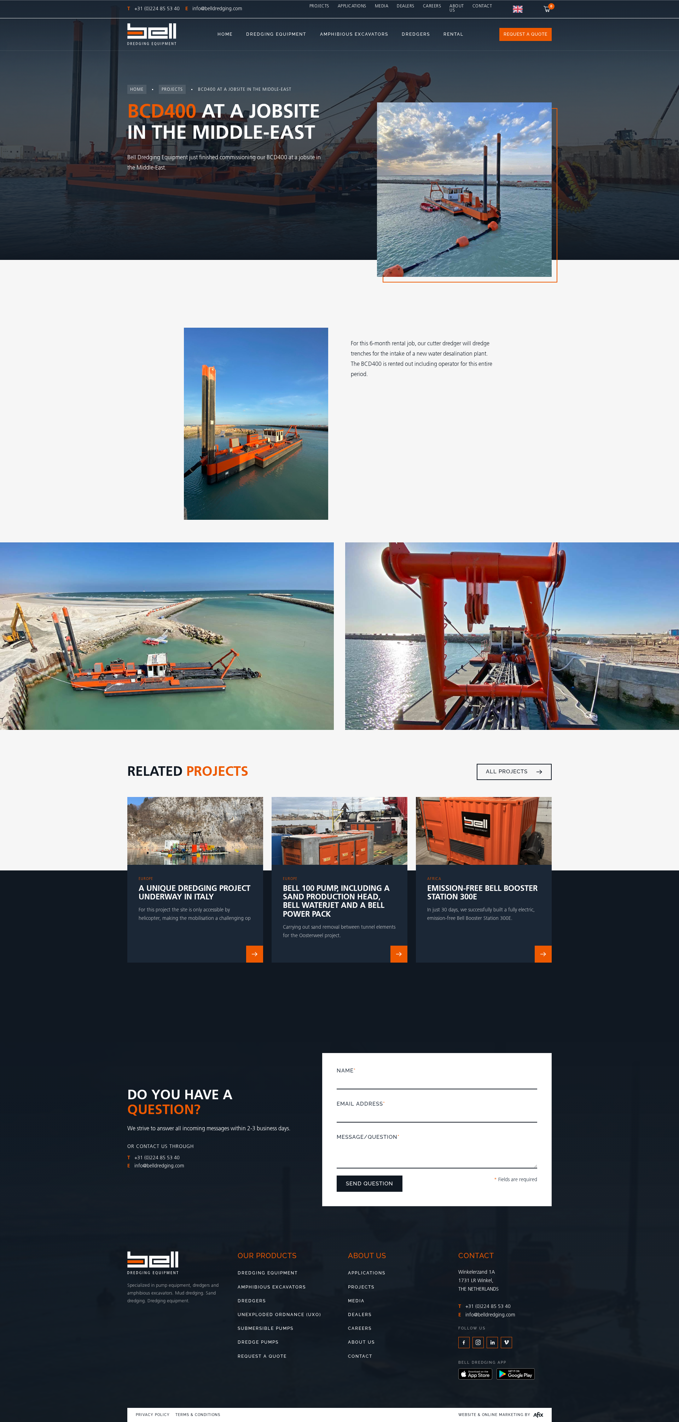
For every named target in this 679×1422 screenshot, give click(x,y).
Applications (352, 6)
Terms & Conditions (197, 1415)
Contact (482, 6)
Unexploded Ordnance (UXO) (279, 1314)
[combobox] (518, 9)
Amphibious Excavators (272, 1287)
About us (456, 8)
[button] (548, 9)
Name (346, 1070)
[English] (518, 9)
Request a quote (262, 1356)
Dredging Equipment (268, 1273)
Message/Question (368, 1137)
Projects (319, 6)
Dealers (405, 6)
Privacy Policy (153, 1415)
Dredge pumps (258, 1342)
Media (382, 6)
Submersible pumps (266, 1328)
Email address (361, 1104)
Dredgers (252, 1300)
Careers (432, 6)
